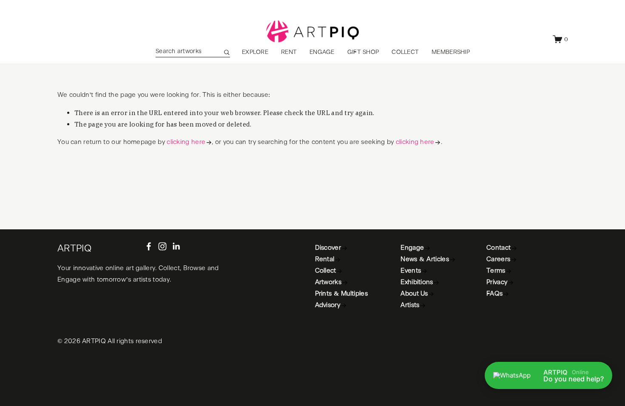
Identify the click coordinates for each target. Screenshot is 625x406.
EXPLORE (255, 52)
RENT (289, 52)
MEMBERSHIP (451, 52)
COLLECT (405, 52)
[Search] (226, 52)
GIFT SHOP (363, 52)
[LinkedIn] (176, 246)
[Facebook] (149, 246)
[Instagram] (162, 246)
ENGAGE (322, 52)
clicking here (186, 142)
